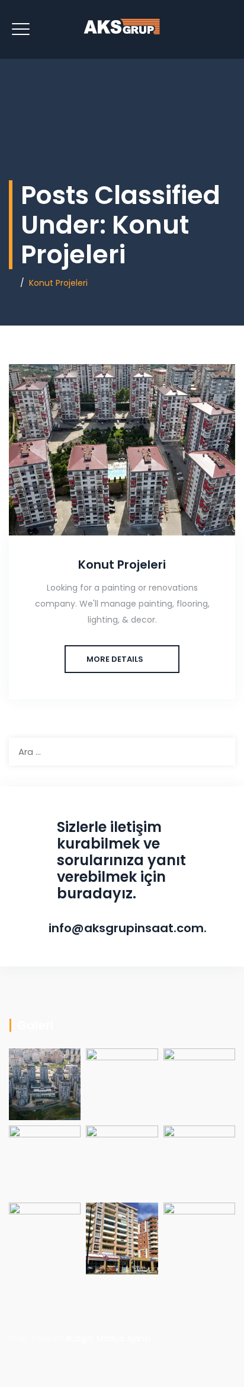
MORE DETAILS (114, 659)
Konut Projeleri (122, 564)
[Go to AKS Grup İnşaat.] (12, 283)
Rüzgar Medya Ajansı (108, 1338)
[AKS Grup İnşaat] (122, 29)
